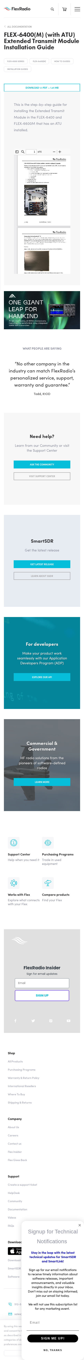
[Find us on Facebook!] (15, 1020)
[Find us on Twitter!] (33, 1020)
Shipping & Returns (20, 1102)
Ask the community (42, 464)
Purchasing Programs (21, 1069)
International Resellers (22, 1086)
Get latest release (42, 564)
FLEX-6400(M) (39, 61)
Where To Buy (16, 1094)
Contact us (14, 1143)
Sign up (42, 995)
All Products (15, 1061)
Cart (64, 9)
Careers (13, 1135)
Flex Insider (15, 1152)
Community (15, 1201)
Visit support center (42, 476)
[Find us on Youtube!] (68, 1020)
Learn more (42, 781)
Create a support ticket (22, 1184)
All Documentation (19, 26)
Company (15, 1118)
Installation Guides (17, 69)
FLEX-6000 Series (15, 61)
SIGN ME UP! (53, 1338)
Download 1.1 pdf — (42, 87)
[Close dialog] (79, 1225)
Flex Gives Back (17, 1160)
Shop (11, 1053)
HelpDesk (14, 1193)
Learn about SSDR (42, 575)
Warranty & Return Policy (23, 1078)
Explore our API (42, 677)
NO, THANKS (53, 1350)
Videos (12, 1217)
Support (13, 1176)
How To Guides (62, 61)
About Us (13, 1127)
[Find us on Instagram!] (51, 1020)
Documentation (17, 1209)
